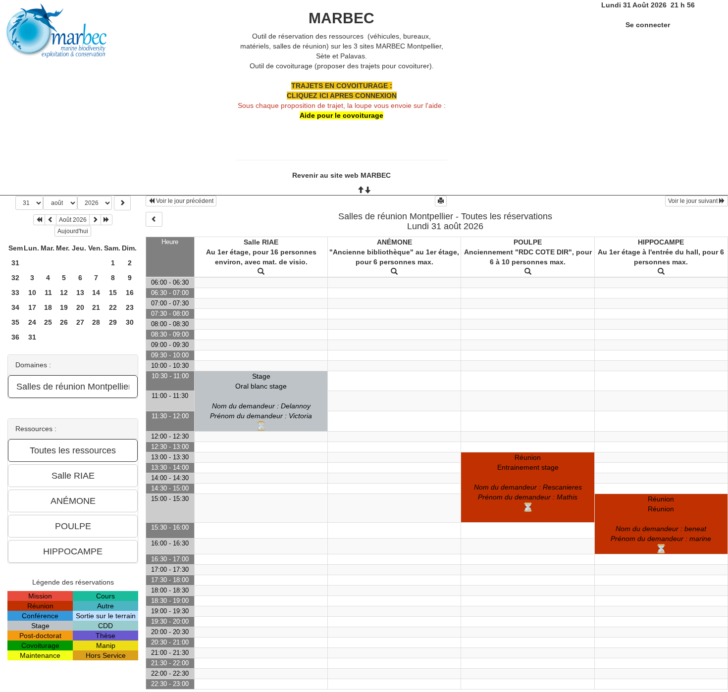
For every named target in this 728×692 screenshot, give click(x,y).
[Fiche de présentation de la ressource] (261, 272)
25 (48, 322)
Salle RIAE (261, 242)
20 (80, 307)
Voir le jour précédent (184, 201)
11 (48, 293)
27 (80, 322)
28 (96, 322)
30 (130, 322)
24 (32, 322)
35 (15, 322)
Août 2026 (73, 219)
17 (32, 307)
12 (64, 293)
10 (32, 293)
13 (80, 293)
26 (64, 322)
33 (15, 293)
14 (96, 293)
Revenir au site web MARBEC (341, 175)
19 (64, 307)
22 (113, 307)
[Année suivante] (106, 219)
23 (130, 307)
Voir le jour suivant (693, 201)
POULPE (528, 242)
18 (48, 307)
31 (15, 263)
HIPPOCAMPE (661, 242)
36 (15, 337)
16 (130, 293)
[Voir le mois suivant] (95, 219)
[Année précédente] (39, 219)
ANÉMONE (394, 242)
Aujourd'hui (72, 231)
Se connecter (647, 25)
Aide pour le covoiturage (341, 115)
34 (15, 307)
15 (113, 293)
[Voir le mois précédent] (50, 219)
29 (113, 322)
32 (15, 278)
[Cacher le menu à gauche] (154, 219)
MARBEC (341, 18)
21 (96, 307)
